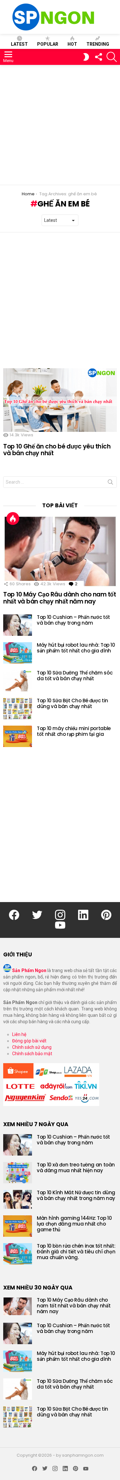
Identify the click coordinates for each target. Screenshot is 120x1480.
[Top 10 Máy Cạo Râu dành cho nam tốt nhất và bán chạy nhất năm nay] (60, 551)
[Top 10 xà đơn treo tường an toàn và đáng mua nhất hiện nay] (17, 1172)
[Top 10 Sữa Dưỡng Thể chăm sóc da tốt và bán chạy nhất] (17, 680)
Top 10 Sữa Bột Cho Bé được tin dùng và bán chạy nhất (72, 703)
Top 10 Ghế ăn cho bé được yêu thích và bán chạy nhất (56, 449)
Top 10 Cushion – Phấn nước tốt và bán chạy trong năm (73, 620)
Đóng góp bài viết (29, 1040)
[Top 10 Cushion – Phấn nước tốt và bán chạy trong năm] (17, 625)
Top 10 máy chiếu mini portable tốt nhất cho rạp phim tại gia (74, 731)
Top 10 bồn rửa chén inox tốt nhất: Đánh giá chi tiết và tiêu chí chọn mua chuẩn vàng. (76, 1251)
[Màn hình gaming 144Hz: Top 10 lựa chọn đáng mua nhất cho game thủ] (17, 1226)
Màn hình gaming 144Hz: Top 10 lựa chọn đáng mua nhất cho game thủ (74, 1224)
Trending (97, 44)
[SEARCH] (112, 57)
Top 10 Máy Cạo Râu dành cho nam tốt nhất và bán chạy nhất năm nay (59, 597)
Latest (19, 44)
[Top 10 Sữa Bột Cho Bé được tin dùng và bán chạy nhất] (17, 708)
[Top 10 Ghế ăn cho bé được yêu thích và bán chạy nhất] (60, 400)
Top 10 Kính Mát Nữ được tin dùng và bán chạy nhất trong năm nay (76, 1195)
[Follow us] (98, 57)
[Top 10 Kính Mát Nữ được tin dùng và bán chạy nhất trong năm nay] (17, 1199)
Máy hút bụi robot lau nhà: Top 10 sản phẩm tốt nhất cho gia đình (76, 648)
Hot (72, 44)
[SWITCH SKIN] (86, 57)
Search (110, 483)
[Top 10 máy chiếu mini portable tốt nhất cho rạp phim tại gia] (17, 736)
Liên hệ (19, 1034)
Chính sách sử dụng (32, 1047)
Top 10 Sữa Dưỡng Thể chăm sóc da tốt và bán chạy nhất (74, 675)
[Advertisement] (60, 125)
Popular (47, 44)
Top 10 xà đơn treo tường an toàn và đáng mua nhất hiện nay (76, 1167)
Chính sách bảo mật (32, 1053)
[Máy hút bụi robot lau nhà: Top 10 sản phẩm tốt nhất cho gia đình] (17, 653)
